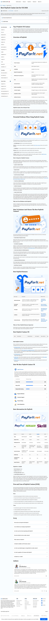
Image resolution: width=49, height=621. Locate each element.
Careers (26, 608)
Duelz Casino (16, 357)
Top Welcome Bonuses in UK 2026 (43, 300)
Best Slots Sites (35, 604)
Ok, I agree (44, 619)
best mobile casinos (31, 248)
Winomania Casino (17, 347)
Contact (26, 607)
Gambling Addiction (19, 600)
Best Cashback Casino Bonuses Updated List (43, 314)
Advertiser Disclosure (27, 604)
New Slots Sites (35, 603)
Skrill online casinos (37, 145)
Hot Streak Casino (17, 354)
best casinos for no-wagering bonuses (28, 350)
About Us (26, 600)
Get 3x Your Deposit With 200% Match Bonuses (44, 320)
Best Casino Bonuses (36, 600)
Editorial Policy (27, 603)
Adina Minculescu (4, 10)
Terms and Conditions (19, 604)
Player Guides (18, 603)
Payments (4, 5)
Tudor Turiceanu (22, 581)
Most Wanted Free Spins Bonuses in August (44, 309)
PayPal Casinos (44, 154)
